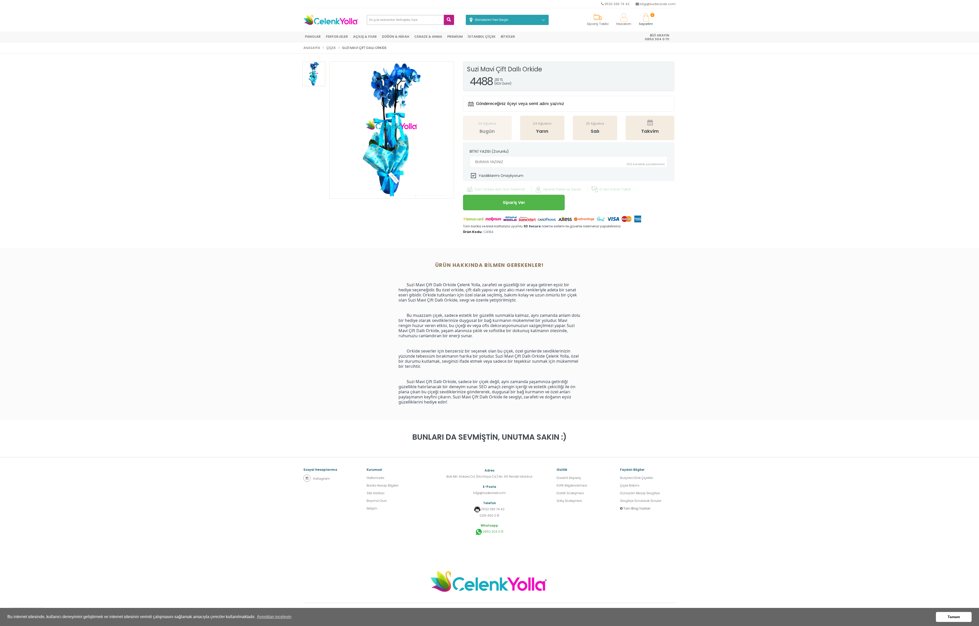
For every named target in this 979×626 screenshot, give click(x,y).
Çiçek (331, 47)
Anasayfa (311, 47)
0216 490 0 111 (489, 515)
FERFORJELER (337, 36)
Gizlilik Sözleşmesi (570, 493)
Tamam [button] (954, 617)
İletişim (372, 508)
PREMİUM (455, 36)
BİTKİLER (508, 36)
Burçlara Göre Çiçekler (636, 478)
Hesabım (623, 23)
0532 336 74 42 (616, 4)
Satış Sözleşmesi (569, 501)
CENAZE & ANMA (428, 36)
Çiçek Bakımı (629, 485)
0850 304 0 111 (492, 531)
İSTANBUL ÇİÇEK (482, 36)
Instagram (321, 478)
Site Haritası (375, 493)
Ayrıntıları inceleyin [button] (274, 617)
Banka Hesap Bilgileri (382, 485)
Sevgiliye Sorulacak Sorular (640, 501)
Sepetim (646, 20)
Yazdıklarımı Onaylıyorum (501, 175)
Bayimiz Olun (377, 501)
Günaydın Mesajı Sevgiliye (640, 493)
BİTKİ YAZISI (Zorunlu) (489, 151)
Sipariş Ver (514, 202)
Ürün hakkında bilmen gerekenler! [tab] (489, 265)
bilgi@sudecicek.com (657, 4)
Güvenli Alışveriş (569, 478)
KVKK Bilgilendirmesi (572, 485)
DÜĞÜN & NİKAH (395, 36)
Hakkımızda (375, 478)
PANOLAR (313, 36)
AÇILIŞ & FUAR (365, 36)
